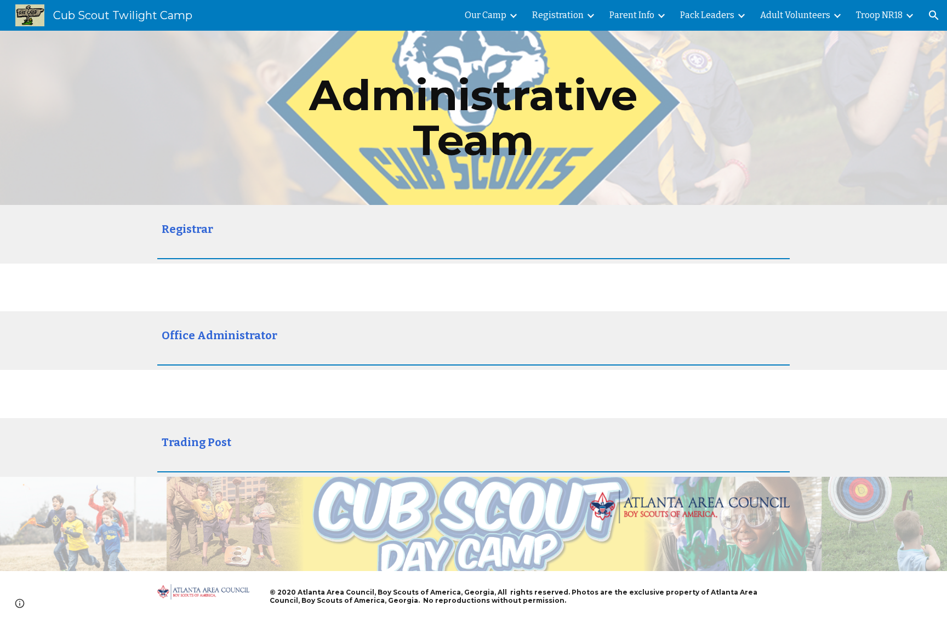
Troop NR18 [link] (879, 15)
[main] (473, 117)
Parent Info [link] (631, 15)
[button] (934, 15)
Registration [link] (558, 15)
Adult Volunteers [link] (795, 15)
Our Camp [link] (485, 15)
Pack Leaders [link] (707, 15)
